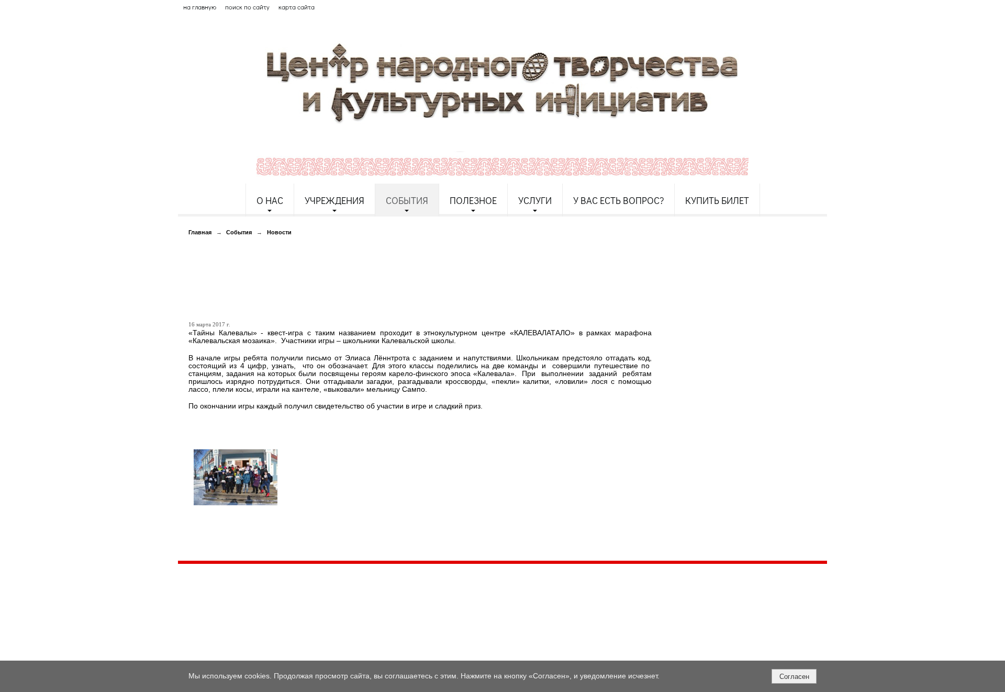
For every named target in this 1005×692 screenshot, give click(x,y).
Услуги (535, 200)
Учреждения (334, 200)
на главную (199, 7)
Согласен (794, 676)
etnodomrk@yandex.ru (430, 610)
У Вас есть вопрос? (618, 200)
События (407, 200)
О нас (269, 200)
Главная (199, 232)
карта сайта (296, 7)
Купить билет (717, 200)
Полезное (473, 200)
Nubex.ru (274, 655)
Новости (279, 232)
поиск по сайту (247, 7)
